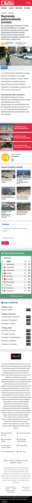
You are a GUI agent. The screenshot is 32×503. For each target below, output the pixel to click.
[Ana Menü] (29, 3)
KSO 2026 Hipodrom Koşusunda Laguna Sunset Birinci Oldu (23, 198)
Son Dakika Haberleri (8, 451)
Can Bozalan (15, 156)
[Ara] (27, 3)
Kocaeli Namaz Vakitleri (6, 440)
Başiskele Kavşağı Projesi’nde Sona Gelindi (6, 181)
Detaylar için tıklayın (16, 296)
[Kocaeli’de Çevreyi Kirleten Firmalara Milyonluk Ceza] (24, 206)
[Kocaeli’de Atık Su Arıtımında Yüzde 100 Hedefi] (8, 191)
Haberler (3, 13)
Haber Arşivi (22, 451)
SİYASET (19, 462)
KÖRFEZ (4, 8)
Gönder (5, 243)
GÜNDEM (13, 462)
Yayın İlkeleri (10, 492)
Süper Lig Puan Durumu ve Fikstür (6, 446)
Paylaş (5, 67)
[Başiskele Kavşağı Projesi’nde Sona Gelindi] (8, 174)
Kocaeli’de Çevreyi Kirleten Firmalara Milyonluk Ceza (22, 213)
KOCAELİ (27, 8)
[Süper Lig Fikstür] (30, 302)
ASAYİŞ (11, 8)
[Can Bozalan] (5, 157)
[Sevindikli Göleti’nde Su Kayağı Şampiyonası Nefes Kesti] (24, 174)
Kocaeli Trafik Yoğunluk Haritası (21, 440)
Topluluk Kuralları (10, 490)
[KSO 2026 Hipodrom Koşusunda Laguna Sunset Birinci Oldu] (24, 191)
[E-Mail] (12, 160)
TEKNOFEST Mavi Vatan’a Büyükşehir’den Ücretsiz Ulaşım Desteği (6, 214)
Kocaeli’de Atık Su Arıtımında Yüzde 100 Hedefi (7, 198)
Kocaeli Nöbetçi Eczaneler (6, 434)
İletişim (7, 488)
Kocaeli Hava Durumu (25, 433)
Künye (14, 488)
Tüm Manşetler (23, 445)
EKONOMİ (18, 8)
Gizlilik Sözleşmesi (10, 487)
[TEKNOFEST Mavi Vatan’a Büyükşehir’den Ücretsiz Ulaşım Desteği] (8, 206)
